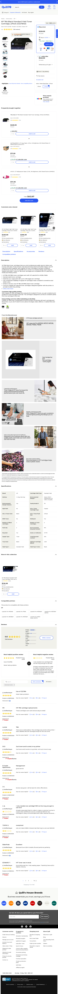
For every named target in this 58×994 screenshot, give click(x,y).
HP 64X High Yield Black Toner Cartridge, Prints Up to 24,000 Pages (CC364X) (47, 230)
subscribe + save (20, 943)
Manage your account (7, 939)
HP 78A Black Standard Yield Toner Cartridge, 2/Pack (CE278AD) (29, 114)
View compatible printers (26, 83)
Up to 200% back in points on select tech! (20, 2)
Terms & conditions (10, 984)
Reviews (41, 251)
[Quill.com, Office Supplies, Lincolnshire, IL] (6, 980)
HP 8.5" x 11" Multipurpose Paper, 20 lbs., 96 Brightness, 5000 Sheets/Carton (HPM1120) (32, 171)
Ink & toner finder (34, 938)
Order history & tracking (8, 934)
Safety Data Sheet (8, 288)
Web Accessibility (47, 946)
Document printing (21, 952)
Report (45, 698)
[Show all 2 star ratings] (33, 640)
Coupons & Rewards (15, 12)
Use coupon (44, 916)
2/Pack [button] (46, 86)
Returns (4, 937)
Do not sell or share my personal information (27, 986)
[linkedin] (26, 926)
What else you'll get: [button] (45, 64)
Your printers (33, 941)
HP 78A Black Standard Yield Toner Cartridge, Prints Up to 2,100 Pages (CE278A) (9, 578)
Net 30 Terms (19, 946)
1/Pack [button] (39, 86)
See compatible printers (8, 238)
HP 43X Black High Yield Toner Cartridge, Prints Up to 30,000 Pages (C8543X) (10, 230)
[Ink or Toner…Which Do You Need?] (3, 307)
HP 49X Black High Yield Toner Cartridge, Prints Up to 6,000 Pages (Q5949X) (28, 230)
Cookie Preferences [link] (40, 984)
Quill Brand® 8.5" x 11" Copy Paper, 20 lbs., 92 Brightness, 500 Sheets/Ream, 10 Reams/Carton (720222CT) (30, 143)
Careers (45, 943)
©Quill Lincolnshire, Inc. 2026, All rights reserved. (22, 979)
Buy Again (31, 12)
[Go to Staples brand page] (32, 903)
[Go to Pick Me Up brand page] (18, 903)
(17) (27, 642)
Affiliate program (20, 967)
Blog (44, 937)
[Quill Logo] (6, 7)
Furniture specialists (21, 958)
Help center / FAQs (7, 946)
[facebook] (30, 926)
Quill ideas (18, 965)
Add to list (40, 79)
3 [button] (28, 880)
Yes (32, 698)
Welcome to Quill (47, 934)
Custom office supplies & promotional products (22, 949)
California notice (29, 984)
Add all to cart (29, 200)
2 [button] (25, 880)
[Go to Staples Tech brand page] (39, 903)
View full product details (14, 83)
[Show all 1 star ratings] (33, 643)
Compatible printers (9, 254)
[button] (57, 2)
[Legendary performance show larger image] (45, 391)
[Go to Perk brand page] (25, 903)
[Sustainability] (8, 307)
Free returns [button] (41, 76)
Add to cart (48, 44)
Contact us (5, 959)
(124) (27, 635)
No (38, 698)
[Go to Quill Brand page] (3, 903)
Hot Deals (24, 12)
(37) (27, 638)
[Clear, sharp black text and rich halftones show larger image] (45, 437)
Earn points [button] (51, 23)
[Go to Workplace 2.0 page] (54, 903)
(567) (27, 631)
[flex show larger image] (13, 460)
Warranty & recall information (6, 953)
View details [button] (46, 101)
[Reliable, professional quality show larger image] (13, 414)
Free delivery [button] (6, 242)
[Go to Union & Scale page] (47, 903)
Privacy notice (20, 984)
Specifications (18, 251)
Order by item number (35, 943)
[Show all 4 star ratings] (33, 633)
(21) (27, 645)
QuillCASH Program (21, 941)
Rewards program (20, 938)
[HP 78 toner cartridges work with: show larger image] (13, 328)
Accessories (31, 251)
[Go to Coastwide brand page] (11, 903)
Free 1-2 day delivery (43, 71)
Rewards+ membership (22, 936)
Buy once (42, 27)
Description (6, 251)
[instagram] (22, 926)
